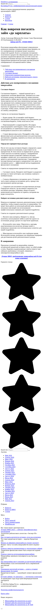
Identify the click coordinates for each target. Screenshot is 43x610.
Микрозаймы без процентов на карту (18, 601)
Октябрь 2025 (10, 465)
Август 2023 (9, 493)
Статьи (7, 18)
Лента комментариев (12, 522)
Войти (7, 518)
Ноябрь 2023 (9, 489)
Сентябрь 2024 (10, 474)
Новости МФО (10, 509)
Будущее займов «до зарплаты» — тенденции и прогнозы (21, 577)
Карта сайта (5, 593)
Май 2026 (8, 455)
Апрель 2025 (9, 470)
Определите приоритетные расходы (18, 75)
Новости (8, 17)
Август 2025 (9, 469)
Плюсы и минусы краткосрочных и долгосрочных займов (21, 548)
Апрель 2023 (9, 500)
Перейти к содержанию (9, 2)
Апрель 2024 (9, 480)
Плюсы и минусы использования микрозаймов (17, 554)
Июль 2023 (9, 495)
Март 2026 (9, 459)
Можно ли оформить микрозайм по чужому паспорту (20, 543)
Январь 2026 (9, 461)
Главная (8, 15)
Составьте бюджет (11, 73)
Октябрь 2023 (10, 491)
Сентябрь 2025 (10, 467)
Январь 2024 (9, 485)
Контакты (8, 20)
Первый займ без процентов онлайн (18, 603)
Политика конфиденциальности (12, 590)
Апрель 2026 (9, 457)
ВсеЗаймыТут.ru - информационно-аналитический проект (21, 6)
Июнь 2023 (9, 497)
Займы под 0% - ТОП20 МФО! (21, 42)
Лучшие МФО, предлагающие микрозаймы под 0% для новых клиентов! (21, 257)
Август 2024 (9, 476)
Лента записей (10, 520)
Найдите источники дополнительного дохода (21, 77)
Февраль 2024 (10, 484)
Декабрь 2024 (10, 472)
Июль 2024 (9, 478)
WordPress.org (10, 524)
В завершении (10, 79)
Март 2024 (9, 482)
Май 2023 (8, 499)
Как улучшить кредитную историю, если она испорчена (21, 537)
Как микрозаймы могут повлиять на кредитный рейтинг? (21, 561)
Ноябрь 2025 (9, 463)
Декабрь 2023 (10, 487)
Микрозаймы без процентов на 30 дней (19, 605)
